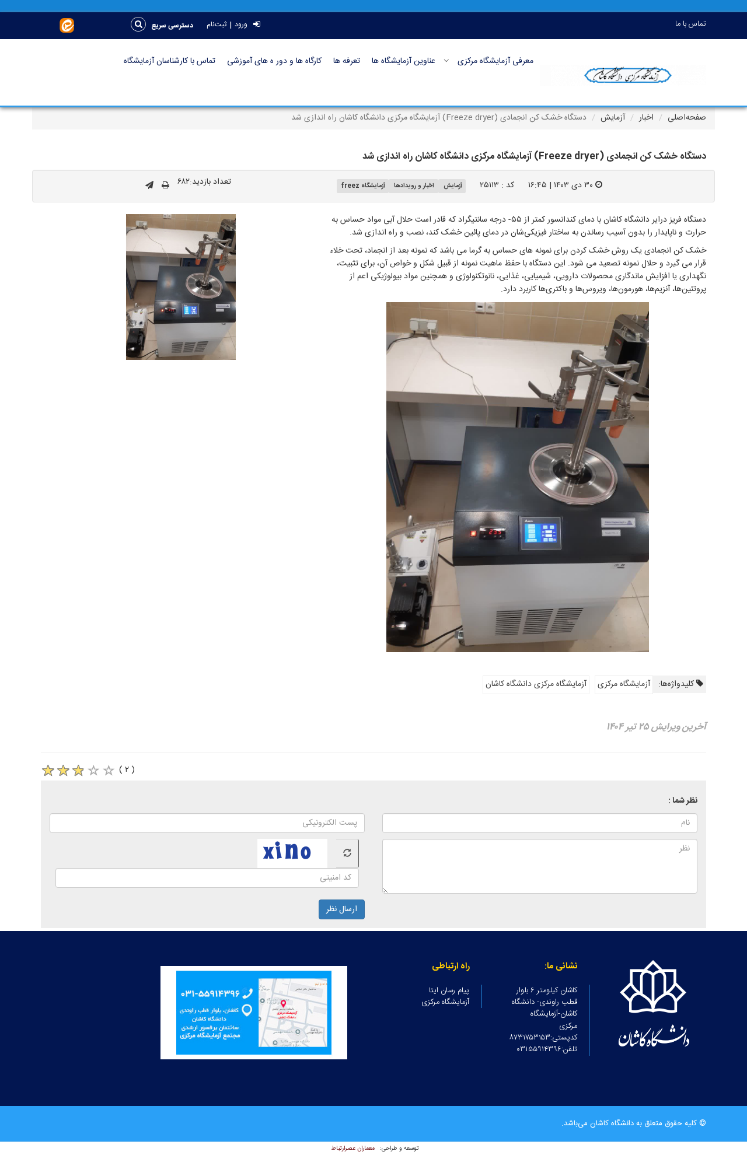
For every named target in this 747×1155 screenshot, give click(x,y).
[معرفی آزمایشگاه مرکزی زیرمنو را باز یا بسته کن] (446, 60)
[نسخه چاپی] (165, 186)
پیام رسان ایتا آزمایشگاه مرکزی (445, 996)
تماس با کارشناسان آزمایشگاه (169, 61)
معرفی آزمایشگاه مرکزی (495, 61)
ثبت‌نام (216, 24)
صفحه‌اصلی (687, 118)
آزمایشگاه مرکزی (624, 684)
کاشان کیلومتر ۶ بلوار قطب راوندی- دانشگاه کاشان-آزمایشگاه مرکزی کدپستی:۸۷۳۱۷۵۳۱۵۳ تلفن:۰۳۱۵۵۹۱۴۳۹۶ (543, 1020)
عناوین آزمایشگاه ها (403, 61)
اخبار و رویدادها (414, 186)
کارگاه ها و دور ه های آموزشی (274, 61)
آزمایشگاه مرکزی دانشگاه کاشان (536, 684)
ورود (241, 24)
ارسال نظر (341, 909)
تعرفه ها (346, 61)
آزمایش (613, 118)
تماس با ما (690, 24)
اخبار (646, 118)
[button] (172, 26)
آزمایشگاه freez (363, 186)
